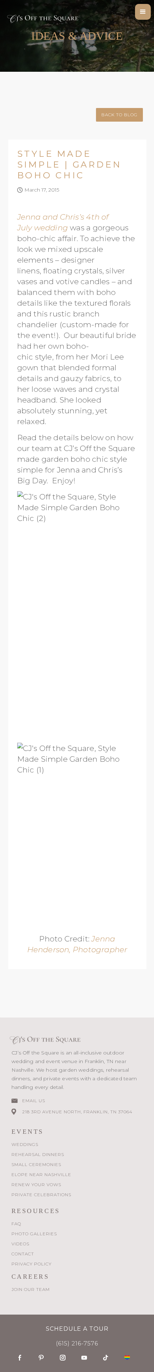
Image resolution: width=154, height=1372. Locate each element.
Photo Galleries (34, 1233)
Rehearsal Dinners (37, 1154)
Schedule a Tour (77, 1328)
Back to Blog (119, 114)
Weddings (24, 1144)
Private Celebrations (41, 1194)
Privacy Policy (31, 1264)
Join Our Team (30, 1289)
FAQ (16, 1223)
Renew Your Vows (36, 1184)
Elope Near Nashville (41, 1174)
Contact (22, 1253)
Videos (20, 1243)
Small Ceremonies (36, 1164)
